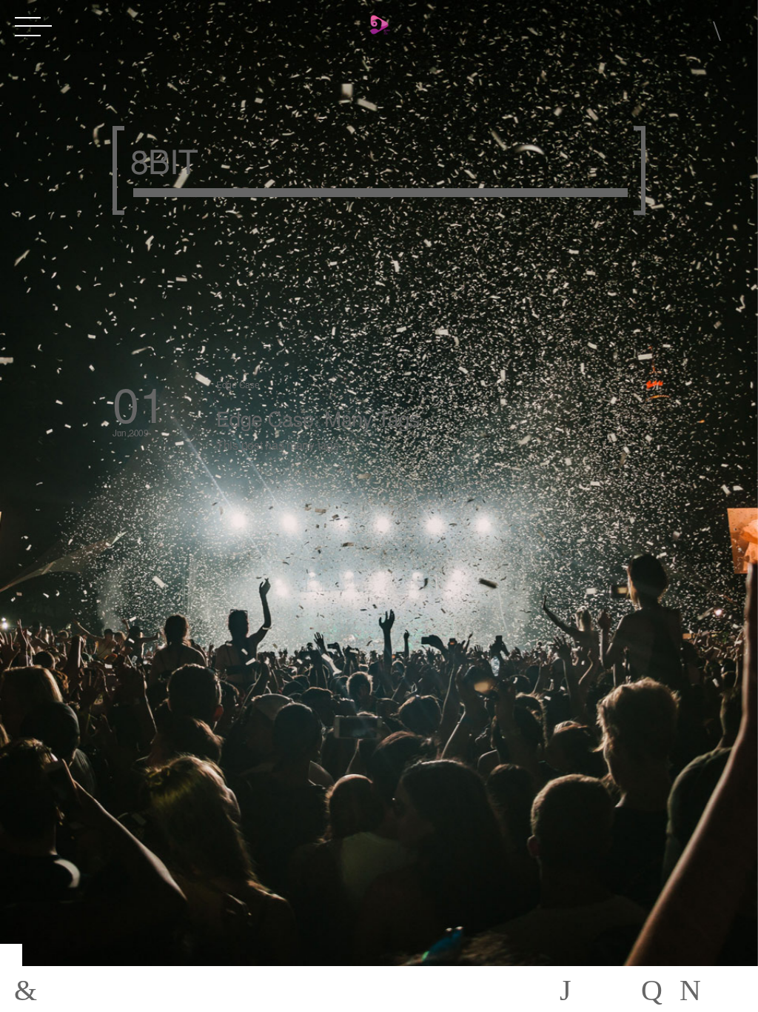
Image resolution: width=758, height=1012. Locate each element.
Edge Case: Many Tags (317, 418)
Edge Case (237, 384)
